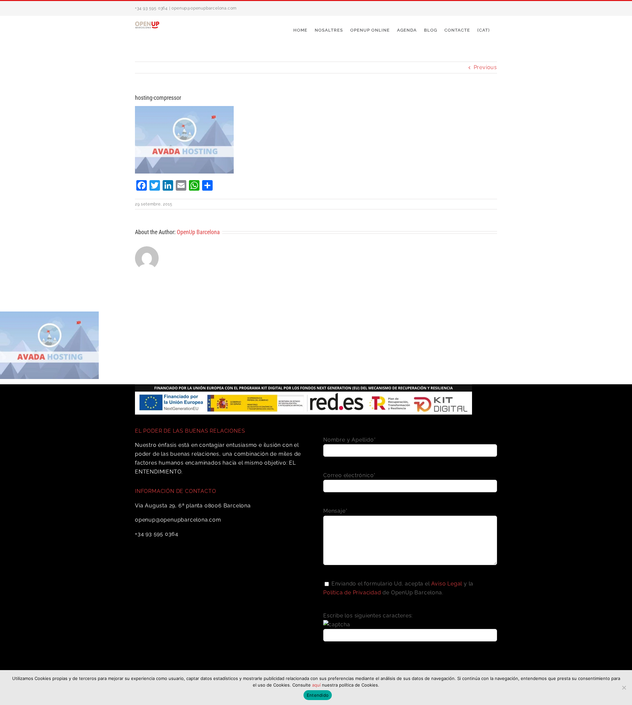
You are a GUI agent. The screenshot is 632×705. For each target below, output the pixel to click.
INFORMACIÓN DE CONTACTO (175, 491)
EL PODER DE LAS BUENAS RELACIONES (190, 431)
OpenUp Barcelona (198, 232)
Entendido (318, 695)
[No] (623, 687)
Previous (485, 67)
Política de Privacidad (352, 592)
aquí (316, 685)
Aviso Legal (446, 584)
